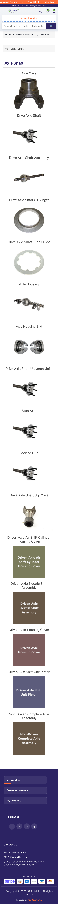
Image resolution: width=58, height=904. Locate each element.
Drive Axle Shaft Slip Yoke (29, 495)
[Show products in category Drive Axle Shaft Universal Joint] (29, 389)
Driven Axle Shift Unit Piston (29, 672)
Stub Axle (29, 411)
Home (8, 34)
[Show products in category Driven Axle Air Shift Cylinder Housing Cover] (29, 562)
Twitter (19, 826)
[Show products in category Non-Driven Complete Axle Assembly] (29, 738)
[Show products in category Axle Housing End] (29, 347)
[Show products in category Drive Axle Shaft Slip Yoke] (29, 516)
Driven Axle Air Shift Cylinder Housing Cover (29, 539)
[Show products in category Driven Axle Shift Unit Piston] (29, 692)
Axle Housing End (29, 326)
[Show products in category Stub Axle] (29, 431)
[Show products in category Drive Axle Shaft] (29, 136)
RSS (27, 826)
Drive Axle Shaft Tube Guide (29, 242)
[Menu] (4, 11)
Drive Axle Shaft (29, 115)
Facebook (12, 827)
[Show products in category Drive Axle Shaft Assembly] (29, 178)
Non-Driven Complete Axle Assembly (29, 716)
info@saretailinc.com (16, 857)
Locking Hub (29, 453)
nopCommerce (35, 900)
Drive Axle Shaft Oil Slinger (29, 200)
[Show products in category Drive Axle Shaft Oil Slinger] (29, 220)
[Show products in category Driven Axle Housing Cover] (29, 650)
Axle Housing (29, 284)
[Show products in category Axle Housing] (29, 304)
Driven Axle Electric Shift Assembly (29, 585)
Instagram (34, 826)
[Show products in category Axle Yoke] (29, 93)
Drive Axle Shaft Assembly (29, 158)
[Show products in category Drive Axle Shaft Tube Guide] (29, 262)
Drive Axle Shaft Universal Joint (29, 369)
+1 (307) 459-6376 (16, 852)
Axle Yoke (29, 73)
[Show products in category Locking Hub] (29, 473)
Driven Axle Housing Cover (29, 630)
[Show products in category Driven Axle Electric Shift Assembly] (29, 608)
